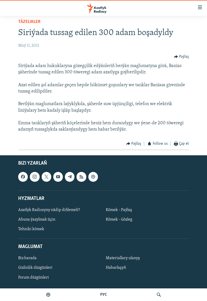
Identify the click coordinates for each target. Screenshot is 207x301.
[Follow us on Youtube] (58, 177)
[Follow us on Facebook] (23, 177)
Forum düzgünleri (33, 277)
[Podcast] (93, 177)
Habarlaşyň (116, 268)
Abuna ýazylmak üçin (36, 220)
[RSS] (81, 177)
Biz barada (27, 258)
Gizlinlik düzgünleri (35, 268)
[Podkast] (48, 294)
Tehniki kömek (31, 229)
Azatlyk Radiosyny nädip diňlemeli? (49, 210)
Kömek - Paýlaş (119, 210)
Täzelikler (29, 22)
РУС (103, 295)
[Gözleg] (158, 294)
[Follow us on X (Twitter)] (46, 177)
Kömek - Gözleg (119, 220)
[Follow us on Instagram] (34, 177)
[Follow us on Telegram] (69, 177)
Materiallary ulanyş (123, 258)
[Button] (181, 56)
